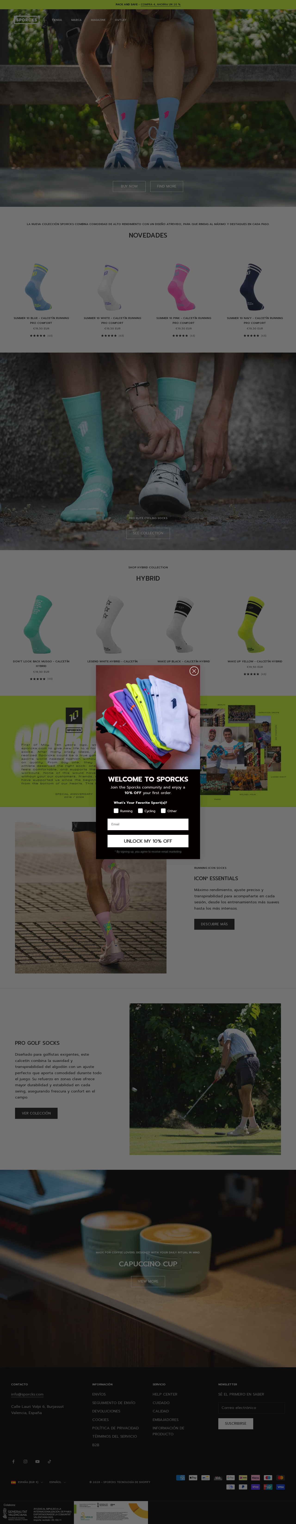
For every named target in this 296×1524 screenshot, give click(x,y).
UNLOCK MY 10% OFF (148, 841)
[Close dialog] (194, 671)
